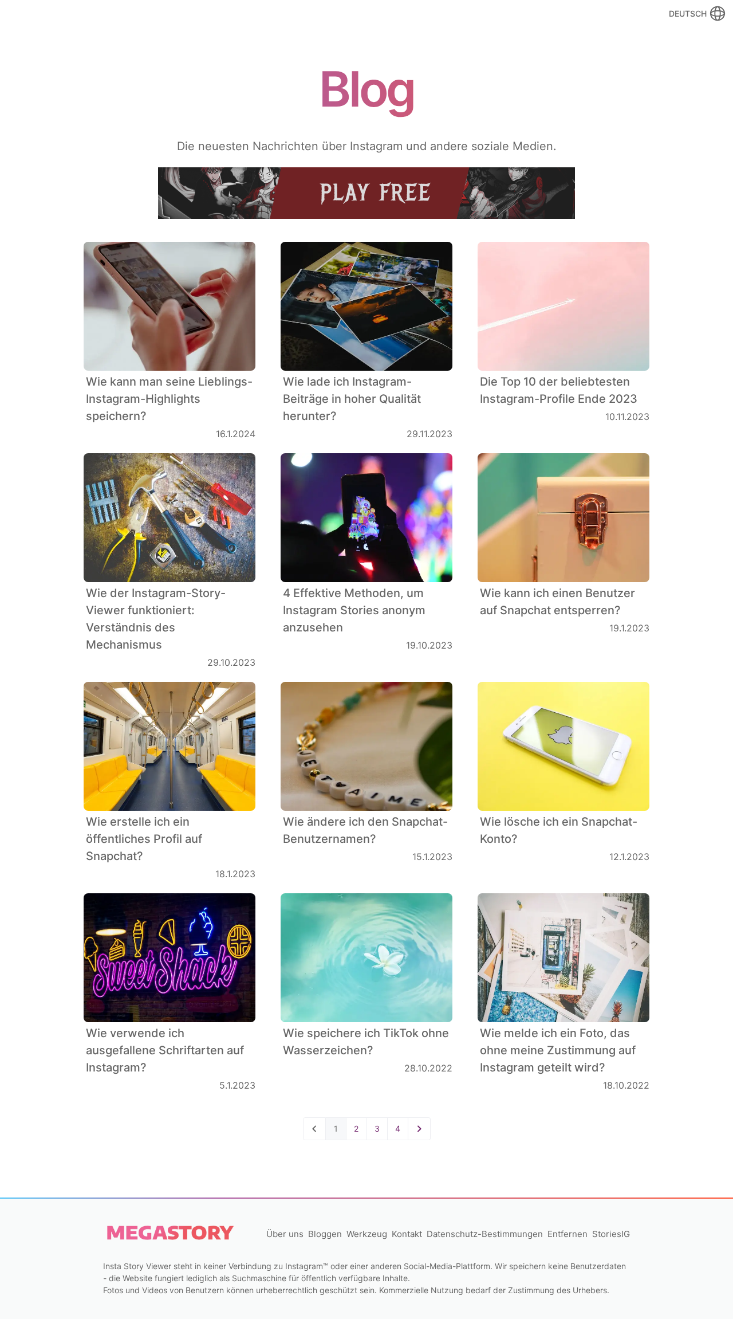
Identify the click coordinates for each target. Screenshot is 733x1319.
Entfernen (567, 1233)
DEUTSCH (688, 13)
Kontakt (407, 1233)
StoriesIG (611, 1233)
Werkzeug (366, 1233)
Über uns (285, 1233)
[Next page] (419, 1129)
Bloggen (325, 1233)
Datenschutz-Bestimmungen (485, 1233)
